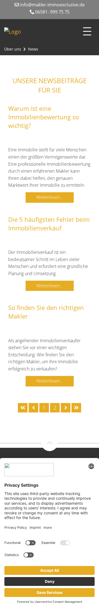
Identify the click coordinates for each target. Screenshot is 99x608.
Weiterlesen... (49, 197)
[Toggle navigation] (87, 31)
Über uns (12, 49)
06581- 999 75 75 (52, 12)
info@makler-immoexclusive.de (52, 5)
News (33, 49)
